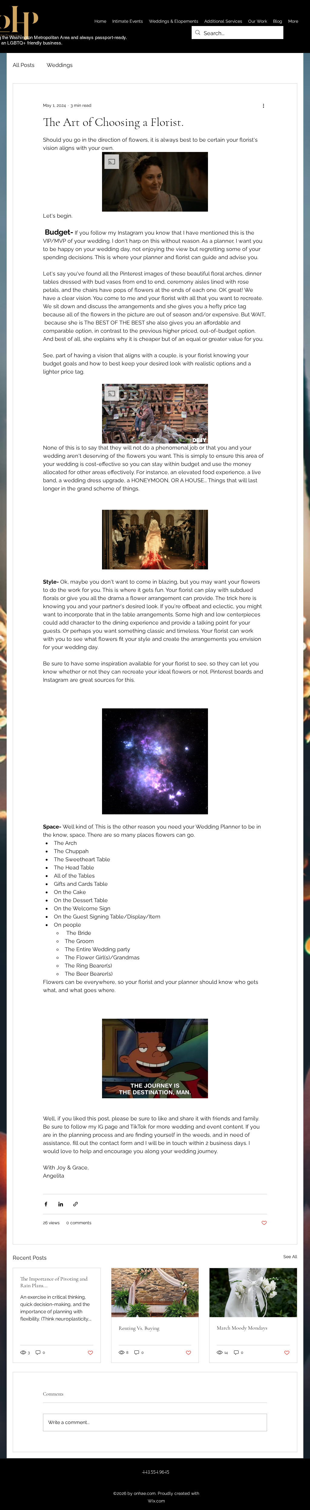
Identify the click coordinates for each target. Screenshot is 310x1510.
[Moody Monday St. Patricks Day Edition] (253, 1292)
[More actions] (263, 105)
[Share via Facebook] (46, 1204)
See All (290, 1256)
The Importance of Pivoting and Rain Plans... (53, 1282)
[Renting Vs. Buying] (155, 1292)
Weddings (60, 65)
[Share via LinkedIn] (61, 1204)
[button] (155, 182)
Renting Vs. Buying (139, 1328)
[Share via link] (75, 1204)
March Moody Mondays (242, 1327)
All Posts (24, 65)
